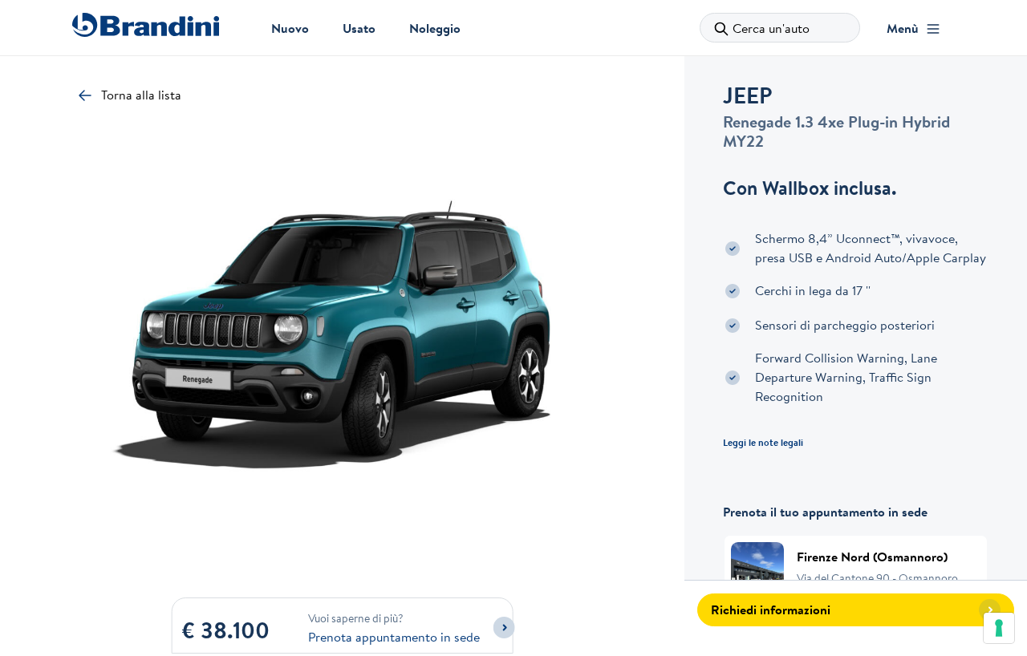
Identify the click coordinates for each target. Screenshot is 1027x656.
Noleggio (435, 28)
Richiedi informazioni (770, 609)
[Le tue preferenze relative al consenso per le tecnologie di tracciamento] (999, 628)
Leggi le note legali (763, 442)
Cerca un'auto (771, 28)
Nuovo (290, 28)
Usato (359, 28)
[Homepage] (145, 25)
